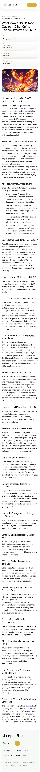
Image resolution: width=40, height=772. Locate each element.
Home (3, 16)
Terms (19, 766)
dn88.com (32, 709)
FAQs (26, 751)
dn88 (21, 108)
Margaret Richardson (10, 39)
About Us (6, 766)
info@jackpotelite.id (12, 756)
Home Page (8, 751)
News (8, 16)
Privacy (13, 766)
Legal (25, 766)
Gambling (14, 16)
